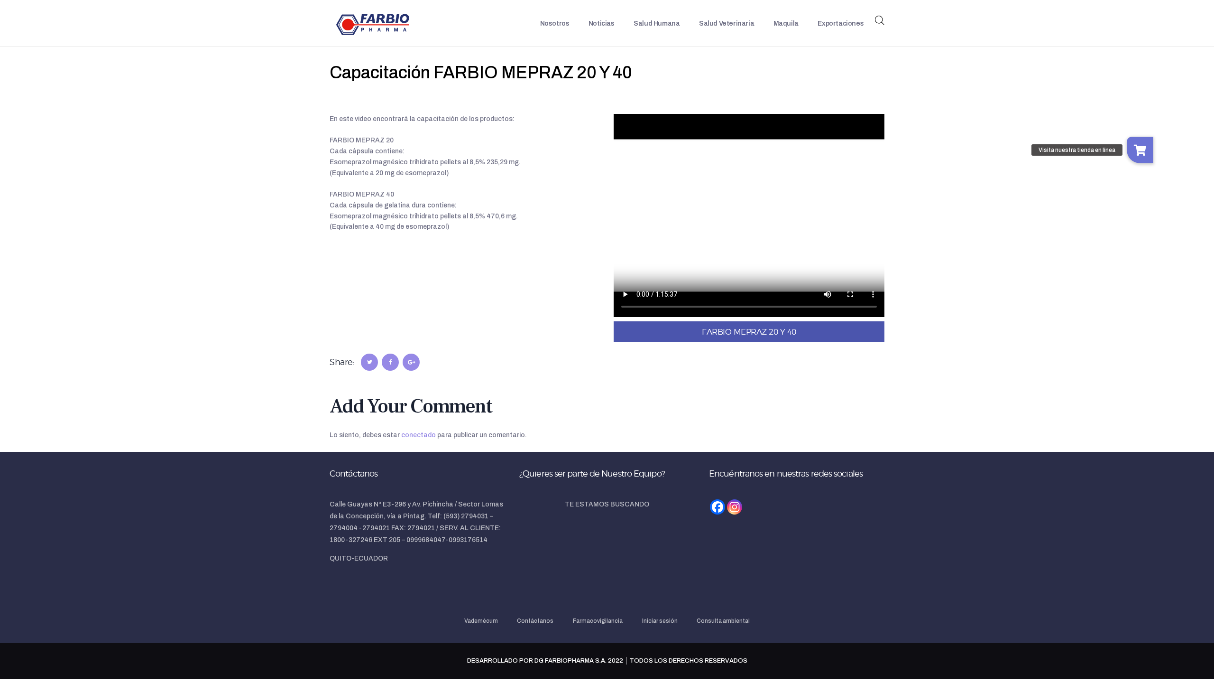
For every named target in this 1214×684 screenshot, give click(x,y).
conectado (418, 435)
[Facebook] (717, 507)
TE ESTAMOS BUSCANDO (607, 504)
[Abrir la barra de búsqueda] (879, 20)
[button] (1140, 150)
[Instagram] (734, 507)
